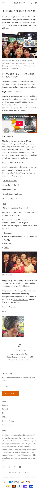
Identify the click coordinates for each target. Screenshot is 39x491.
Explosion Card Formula (11, 91)
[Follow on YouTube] (20, 467)
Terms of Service (8, 421)
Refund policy (7, 425)
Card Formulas (24, 208)
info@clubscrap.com (20, 299)
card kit (7, 149)
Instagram (7, 243)
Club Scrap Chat (30, 236)
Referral (5, 409)
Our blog (5, 220)
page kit (33, 146)
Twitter (6, 247)
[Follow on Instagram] (9, 467)
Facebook (7, 233)
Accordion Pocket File (11, 185)
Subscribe (10, 393)
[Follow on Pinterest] (14, 467)
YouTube (7, 240)
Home (4, 401)
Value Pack (15, 199)
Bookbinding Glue (9, 189)
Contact (5, 405)
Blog (4, 413)
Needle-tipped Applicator (12, 194)
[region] (19, 352)
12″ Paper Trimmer (10, 180)
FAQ (4, 417)
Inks (4, 203)
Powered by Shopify (28, 477)
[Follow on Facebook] (3, 467)
